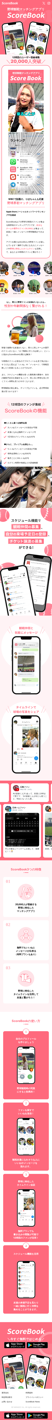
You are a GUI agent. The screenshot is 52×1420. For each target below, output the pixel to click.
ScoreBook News (33, 1402)
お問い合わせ (7, 1402)
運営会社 (5, 1393)
